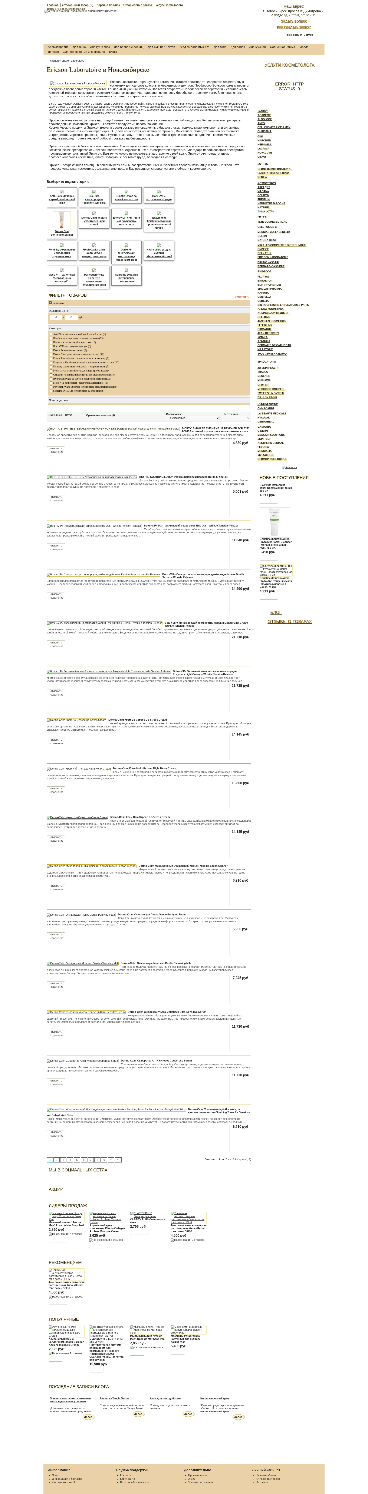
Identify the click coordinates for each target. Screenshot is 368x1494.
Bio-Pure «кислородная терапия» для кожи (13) (78, 338)
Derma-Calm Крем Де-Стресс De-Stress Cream (137, 719)
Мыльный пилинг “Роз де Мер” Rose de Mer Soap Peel (66, 1224)
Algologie (264, 119)
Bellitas (263, 317)
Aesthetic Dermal (270, 442)
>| (118, 1159)
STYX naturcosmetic (272, 354)
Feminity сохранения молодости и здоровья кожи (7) (81, 366)
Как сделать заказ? (294, 27)
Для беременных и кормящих (84, 51)
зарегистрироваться (72, 8)
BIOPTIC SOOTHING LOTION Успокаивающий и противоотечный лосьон (183, 476)
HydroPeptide (267, 404)
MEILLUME (264, 379)
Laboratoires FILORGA (273, 173)
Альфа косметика (270, 308)
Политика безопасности (135, 1482)
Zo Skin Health (268, 367)
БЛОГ (276, 612)
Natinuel (263, 207)
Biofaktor (264, 280)
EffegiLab (264, 325)
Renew (262, 177)
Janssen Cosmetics (271, 321)
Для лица (79, 46)
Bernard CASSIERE (271, 266)
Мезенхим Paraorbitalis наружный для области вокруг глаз (185, 1339)
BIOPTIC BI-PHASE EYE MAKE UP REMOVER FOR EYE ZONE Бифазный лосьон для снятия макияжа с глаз (215, 430)
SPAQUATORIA (266, 361)
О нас (55, 1475)
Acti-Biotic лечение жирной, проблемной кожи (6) (79, 334)
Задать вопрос (294, 21)
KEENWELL (264, 144)
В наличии (58, 303)
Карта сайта (127, 1478)
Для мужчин (257, 46)
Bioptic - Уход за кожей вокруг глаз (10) (74, 342)
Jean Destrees (268, 333)
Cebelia (263, 300)
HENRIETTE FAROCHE (271, 203)
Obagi (261, 156)
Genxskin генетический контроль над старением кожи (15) (84, 374)
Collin (262, 236)
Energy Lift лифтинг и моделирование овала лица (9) (81, 358)
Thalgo (262, 371)
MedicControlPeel (271, 389)
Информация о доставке (67, 1478)
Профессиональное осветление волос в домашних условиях (70, 1400)
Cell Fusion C (267, 226)
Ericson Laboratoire (73, 60)
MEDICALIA (264, 451)
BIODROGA (264, 271)
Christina (264, 131)
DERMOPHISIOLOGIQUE (272, 459)
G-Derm (262, 430)
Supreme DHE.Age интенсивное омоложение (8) (78, 390)
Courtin (263, 195)
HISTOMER (264, 140)
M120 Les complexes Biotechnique (281, 245)
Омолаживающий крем (214, 1398)
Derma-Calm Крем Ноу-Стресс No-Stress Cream (140, 817)
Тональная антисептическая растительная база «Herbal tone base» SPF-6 (189, 1228)
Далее (88, 1417)
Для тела (220, 46)
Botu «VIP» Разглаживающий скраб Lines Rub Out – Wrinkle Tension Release (191, 525)
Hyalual (263, 417)
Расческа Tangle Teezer (114, 1398)
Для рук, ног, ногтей (161, 46)
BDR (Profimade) (269, 284)
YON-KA (262, 337)
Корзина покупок (108, 5)
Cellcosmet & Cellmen (273, 127)
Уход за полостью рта (194, 46)
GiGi (260, 136)
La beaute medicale (271, 413)
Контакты (126, 1475)
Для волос (238, 46)
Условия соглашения (201, 1482)
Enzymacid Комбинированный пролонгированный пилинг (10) (86, 362)
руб (80, 317)
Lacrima (263, 148)
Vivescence (265, 455)
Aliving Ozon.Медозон (273, 313)
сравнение (56, 451)
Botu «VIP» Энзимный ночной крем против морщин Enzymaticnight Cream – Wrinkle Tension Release (205, 673)
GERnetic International (274, 169)
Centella (264, 296)
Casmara (264, 426)
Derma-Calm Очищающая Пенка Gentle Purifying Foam (152, 914)
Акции (192, 1478)
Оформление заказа (137, 5)
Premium (263, 199)
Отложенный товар (268, 1478)
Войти (51, 8)
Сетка (68, 415)
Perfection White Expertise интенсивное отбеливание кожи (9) (85, 386)
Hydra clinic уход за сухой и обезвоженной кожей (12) (82, 378)
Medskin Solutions (271, 434)
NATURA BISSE (267, 240)
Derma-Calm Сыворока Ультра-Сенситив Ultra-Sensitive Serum (167, 1011)
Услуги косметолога (169, 5)
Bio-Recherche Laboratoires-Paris (283, 304)
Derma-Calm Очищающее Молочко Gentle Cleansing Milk (156, 963)
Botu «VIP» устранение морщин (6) (72, 346)
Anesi (261, 123)
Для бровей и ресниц (129, 46)
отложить (56, 448)
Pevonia (263, 446)
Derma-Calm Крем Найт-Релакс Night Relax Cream (144, 768)
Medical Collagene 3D (273, 232)
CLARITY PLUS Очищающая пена (147, 1221)
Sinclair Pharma (269, 288)
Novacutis (264, 152)
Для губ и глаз (100, 46)
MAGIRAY (263, 191)
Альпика (263, 341)
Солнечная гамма (282, 46)
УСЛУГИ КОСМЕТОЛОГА (289, 65)
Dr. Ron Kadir (267, 397)
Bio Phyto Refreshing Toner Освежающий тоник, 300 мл (276, 488)
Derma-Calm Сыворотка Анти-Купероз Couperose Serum (156, 1060)
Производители (197, 1475)
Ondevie (263, 249)
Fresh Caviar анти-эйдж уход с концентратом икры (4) (81, 370)
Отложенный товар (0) (77, 5)
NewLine (263, 385)
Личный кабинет (266, 1475)
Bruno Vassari (268, 262)
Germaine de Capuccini (274, 345)
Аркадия (263, 187)
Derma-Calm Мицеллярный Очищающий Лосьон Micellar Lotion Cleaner (183, 865)
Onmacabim (265, 408)
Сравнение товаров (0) (100, 415)
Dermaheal (265, 421)
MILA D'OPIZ (265, 349)
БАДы (113, 51)
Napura (263, 292)
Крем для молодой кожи (165, 1398)
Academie (264, 115)
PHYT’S (262, 216)
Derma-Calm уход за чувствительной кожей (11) (78, 354)
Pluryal (263, 276)
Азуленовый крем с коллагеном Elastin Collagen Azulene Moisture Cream (107, 1228)
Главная (53, 5)
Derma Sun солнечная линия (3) (70, 350)
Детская (53, 51)
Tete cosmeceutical (272, 221)
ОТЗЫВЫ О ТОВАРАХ (289, 621)
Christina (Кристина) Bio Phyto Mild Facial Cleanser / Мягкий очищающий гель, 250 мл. (276, 543)
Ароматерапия (58, 46)
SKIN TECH (264, 438)
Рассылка (262, 1482)
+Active (262, 111)
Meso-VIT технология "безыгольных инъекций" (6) (80, 382)
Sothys (262, 163)
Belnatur (264, 253)
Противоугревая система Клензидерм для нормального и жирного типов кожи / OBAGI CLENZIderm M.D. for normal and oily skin (106, 1352)
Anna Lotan (265, 211)
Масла (304, 46)
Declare (263, 375)
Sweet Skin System (270, 393)
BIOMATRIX (264, 329)
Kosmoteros (266, 183)
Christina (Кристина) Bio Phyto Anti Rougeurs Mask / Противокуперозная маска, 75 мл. (276, 583)
